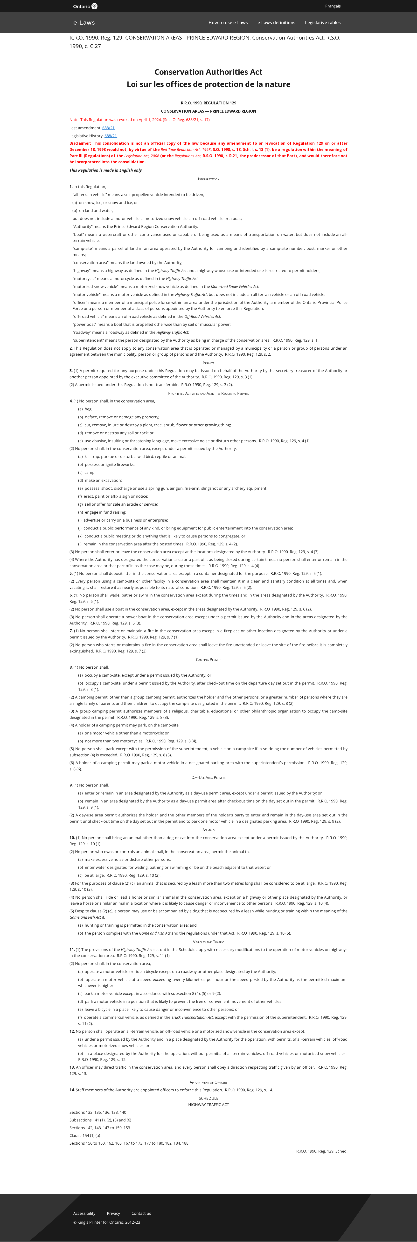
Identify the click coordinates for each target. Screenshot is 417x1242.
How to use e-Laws (228, 22)
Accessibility (84, 1213)
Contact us (141, 1213)
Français (333, 6)
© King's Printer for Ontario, (106, 1222)
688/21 (108, 127)
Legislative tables (323, 22)
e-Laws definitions (276, 22)
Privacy (113, 1213)
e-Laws (84, 22)
